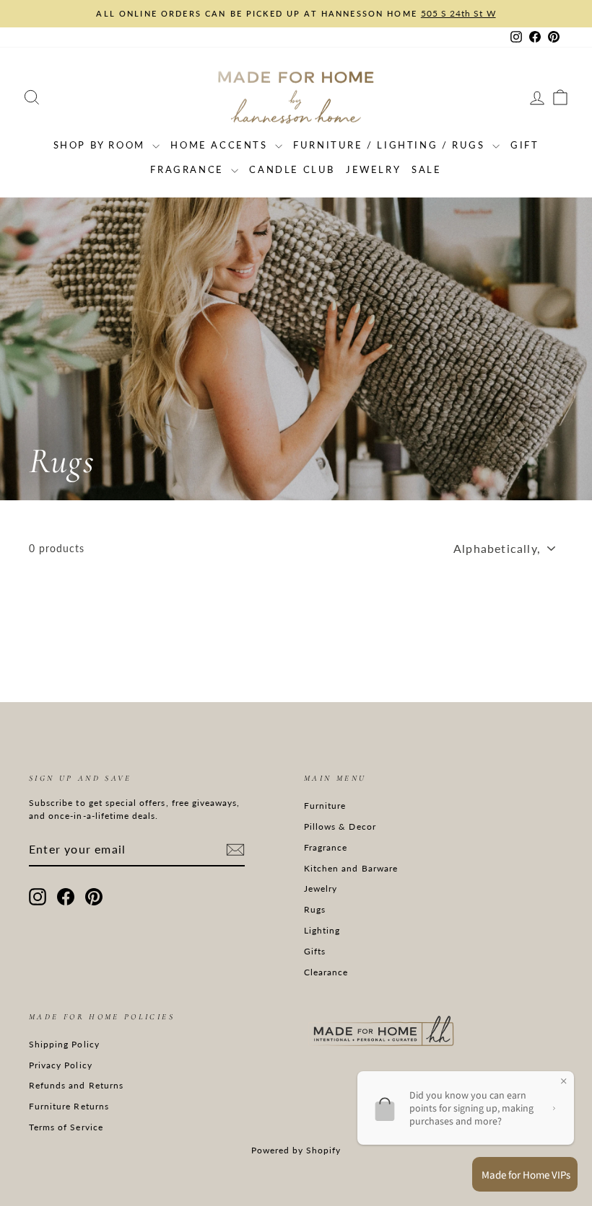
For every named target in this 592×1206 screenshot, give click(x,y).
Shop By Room (101, 145)
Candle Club (292, 169)
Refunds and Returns (76, 1085)
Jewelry (373, 169)
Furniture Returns (69, 1106)
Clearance (326, 972)
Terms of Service (66, 1127)
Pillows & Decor (340, 826)
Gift (524, 145)
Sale (426, 169)
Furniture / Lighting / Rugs (391, 145)
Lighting (322, 930)
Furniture (325, 805)
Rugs (315, 909)
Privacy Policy (60, 1065)
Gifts (315, 951)
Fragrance (188, 169)
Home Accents (220, 145)
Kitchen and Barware (351, 868)
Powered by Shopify (296, 1150)
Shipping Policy (64, 1044)
